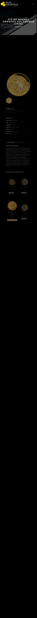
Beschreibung (11, 142)
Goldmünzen (18, 26)
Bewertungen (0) (19, 142)
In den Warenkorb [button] (12, 220)
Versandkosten (11, 112)
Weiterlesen (11, 192)
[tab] (11, 142)
